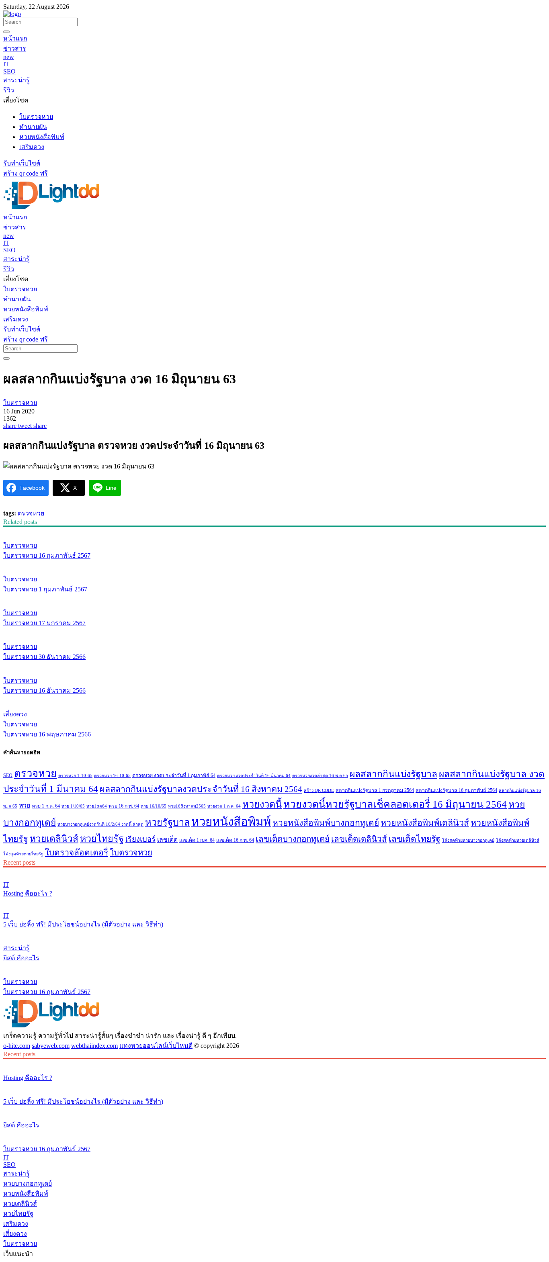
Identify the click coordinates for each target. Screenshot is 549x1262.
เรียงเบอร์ (140, 839)
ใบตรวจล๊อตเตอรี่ (76, 852)
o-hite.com (16, 1045)
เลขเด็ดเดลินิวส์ (359, 839)
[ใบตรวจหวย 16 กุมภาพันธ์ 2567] (274, 530)
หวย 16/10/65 (153, 806)
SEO (7, 775)
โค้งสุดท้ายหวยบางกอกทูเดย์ (468, 840)
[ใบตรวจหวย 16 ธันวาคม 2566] (274, 665)
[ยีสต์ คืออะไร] (274, 933)
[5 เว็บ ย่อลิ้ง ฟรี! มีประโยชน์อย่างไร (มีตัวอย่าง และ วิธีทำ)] (274, 902)
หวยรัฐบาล (167, 822)
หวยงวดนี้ (262, 804)
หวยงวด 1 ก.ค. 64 (224, 806)
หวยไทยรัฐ (102, 838)
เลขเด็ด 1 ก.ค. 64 (197, 840)
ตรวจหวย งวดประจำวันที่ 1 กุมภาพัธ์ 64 (173, 775)
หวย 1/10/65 (73, 806)
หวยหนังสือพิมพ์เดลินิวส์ (425, 823)
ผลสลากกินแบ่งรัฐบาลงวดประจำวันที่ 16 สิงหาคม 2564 (201, 789)
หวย (24, 805)
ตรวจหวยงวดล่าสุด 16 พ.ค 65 (320, 775)
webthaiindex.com (94, 1045)
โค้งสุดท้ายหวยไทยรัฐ (23, 854)
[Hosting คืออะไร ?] (274, 871)
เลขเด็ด (167, 839)
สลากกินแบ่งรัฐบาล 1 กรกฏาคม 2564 (375, 790)
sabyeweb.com (51, 1045)
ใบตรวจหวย (131, 852)
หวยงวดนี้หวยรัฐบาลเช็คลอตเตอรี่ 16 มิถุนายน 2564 (395, 804)
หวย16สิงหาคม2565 (187, 806)
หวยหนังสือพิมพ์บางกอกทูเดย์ (325, 823)
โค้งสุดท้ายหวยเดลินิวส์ (517, 840)
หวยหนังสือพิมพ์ (231, 821)
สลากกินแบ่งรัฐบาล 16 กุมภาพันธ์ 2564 (456, 790)
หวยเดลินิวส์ (54, 839)
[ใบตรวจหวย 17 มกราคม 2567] (274, 597)
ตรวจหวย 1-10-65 (75, 775)
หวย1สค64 (96, 806)
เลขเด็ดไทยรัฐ (414, 839)
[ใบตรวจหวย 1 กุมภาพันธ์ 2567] (274, 564)
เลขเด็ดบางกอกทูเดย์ (293, 839)
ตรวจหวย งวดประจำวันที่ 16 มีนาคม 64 (254, 775)
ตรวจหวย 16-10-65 (112, 775)
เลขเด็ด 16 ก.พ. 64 (235, 840)
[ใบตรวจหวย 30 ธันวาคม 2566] (274, 631)
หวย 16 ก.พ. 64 (124, 806)
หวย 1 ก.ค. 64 (46, 806)
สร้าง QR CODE (319, 790)
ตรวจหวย (31, 513)
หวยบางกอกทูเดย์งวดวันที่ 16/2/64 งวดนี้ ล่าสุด (100, 824)
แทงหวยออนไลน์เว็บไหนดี (156, 1045)
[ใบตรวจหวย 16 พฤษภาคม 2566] (274, 699)
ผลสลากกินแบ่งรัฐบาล (393, 774)
